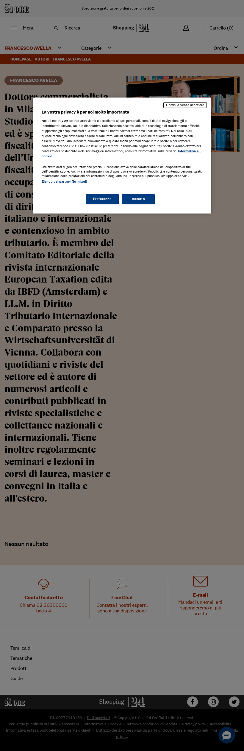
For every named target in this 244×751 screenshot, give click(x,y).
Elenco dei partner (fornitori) (64, 181)
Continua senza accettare (185, 105)
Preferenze (102, 199)
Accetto (138, 199)
